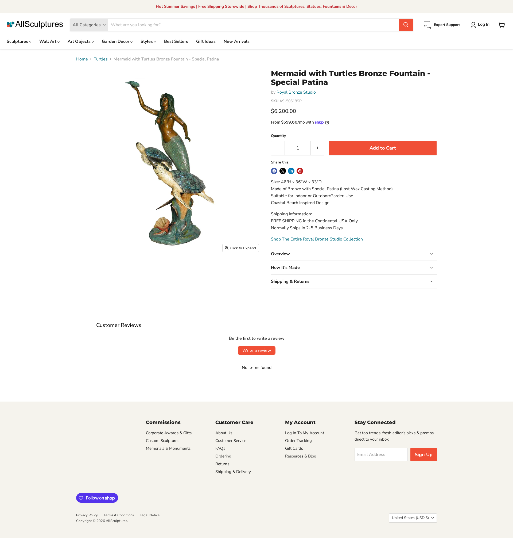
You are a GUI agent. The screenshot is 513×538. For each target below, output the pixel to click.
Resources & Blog (300, 456)
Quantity (278, 136)
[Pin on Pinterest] (300, 171)
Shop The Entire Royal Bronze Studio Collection (317, 239)
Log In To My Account (304, 433)
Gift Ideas (206, 41)
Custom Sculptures (162, 440)
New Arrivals (237, 41)
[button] (481, 25)
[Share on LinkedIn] (291, 171)
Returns (222, 464)
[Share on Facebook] (274, 171)
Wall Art (48, 41)
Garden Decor (116, 41)
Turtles (101, 59)
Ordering (223, 456)
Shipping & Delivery (233, 471)
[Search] (406, 25)
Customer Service (230, 440)
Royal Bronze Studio (296, 92)
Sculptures (18, 41)
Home (82, 59)
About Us (223, 433)
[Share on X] (282, 171)
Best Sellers (176, 41)
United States (410, 517)
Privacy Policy (87, 515)
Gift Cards (294, 448)
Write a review (256, 350)
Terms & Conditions (119, 515)
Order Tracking (298, 440)
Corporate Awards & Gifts (169, 433)
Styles (147, 41)
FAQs (220, 448)
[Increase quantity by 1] (317, 148)
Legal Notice (150, 515)
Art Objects (80, 41)
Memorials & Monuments (168, 448)
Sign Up (424, 454)
